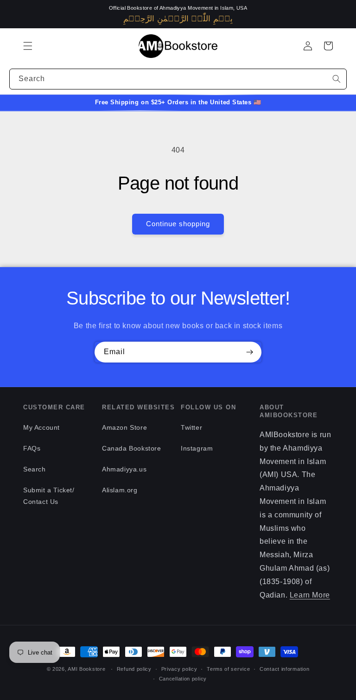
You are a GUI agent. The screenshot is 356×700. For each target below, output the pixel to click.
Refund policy (134, 669)
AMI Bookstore (86, 669)
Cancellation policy (183, 678)
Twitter (191, 427)
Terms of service (228, 669)
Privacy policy (179, 669)
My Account (41, 427)
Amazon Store (124, 427)
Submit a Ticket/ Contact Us (49, 495)
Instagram (197, 448)
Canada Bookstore (131, 448)
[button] (28, 46)
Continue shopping (178, 224)
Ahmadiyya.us (124, 469)
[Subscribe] (249, 352)
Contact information (284, 669)
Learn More (310, 595)
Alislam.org (120, 490)
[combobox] (178, 79)
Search (34, 469)
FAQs (31, 448)
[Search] (336, 79)
